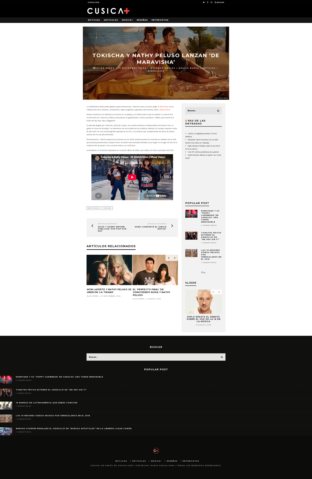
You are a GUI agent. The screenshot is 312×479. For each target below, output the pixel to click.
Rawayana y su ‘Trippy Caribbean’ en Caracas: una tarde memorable (210, 216)
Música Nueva (189, 68)
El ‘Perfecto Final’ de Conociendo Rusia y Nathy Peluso (151, 292)
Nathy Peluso (93, 208)
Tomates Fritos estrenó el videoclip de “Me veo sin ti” (211, 236)
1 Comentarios (209, 243)
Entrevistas (160, 20)
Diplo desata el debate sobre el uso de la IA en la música (203, 319)
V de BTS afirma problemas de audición (203, 152)
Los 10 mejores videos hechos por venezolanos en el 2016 (53, 416)
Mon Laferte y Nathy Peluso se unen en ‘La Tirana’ (109, 291)
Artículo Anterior (107, 224)
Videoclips (156, 71)
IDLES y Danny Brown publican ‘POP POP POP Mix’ (112, 229)
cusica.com (93, 2)
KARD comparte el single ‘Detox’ (150, 228)
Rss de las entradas (195, 122)
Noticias (94, 20)
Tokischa (107, 208)
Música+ (127, 20)
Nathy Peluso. (165, 109)
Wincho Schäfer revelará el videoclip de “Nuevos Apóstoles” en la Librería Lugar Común (74, 428)
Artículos (111, 20)
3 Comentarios (209, 225)
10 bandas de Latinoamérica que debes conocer (46, 403)
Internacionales (162, 68)
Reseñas (142, 20)
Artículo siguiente (156, 224)
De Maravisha (162, 106)
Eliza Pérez (106, 68)
